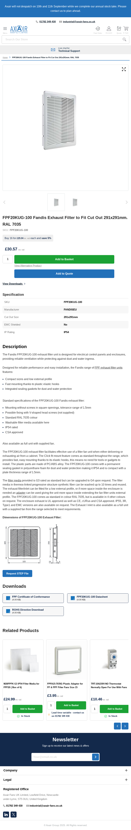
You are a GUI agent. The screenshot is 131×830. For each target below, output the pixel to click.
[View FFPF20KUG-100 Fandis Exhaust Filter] (75, 202)
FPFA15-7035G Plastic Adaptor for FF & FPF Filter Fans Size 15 (65, 685)
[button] (65, 770)
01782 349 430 (47, 21)
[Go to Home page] (18, 29)
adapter (20, 492)
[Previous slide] (117, 726)
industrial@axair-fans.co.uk (79, 21)
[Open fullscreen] (124, 69)
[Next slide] (125, 726)
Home (5, 57)
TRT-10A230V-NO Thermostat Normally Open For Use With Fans (109, 685)
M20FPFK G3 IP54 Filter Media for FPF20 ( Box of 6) (21, 685)
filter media (14, 480)
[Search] (124, 39)
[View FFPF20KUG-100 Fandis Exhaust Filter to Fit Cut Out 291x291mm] (56, 202)
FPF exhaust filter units (108, 367)
